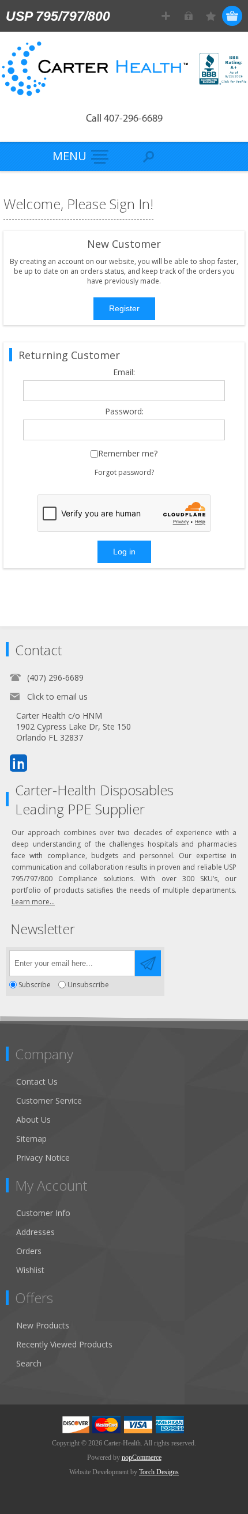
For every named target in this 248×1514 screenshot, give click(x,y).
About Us (33, 1119)
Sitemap (31, 1138)
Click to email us (57, 696)
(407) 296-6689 (55, 677)
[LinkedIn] (18, 763)
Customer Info (43, 1212)
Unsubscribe (88, 985)
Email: (124, 372)
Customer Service (49, 1100)
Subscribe (34, 985)
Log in (188, 16)
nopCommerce (141, 1457)
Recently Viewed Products (64, 1344)
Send (148, 963)
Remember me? (127, 454)
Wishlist (30, 1269)
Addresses (35, 1231)
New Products (42, 1325)
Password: (124, 412)
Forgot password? (124, 472)
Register (166, 16)
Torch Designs (159, 1472)
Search (29, 1363)
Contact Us (37, 1081)
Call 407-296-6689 (124, 119)
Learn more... (33, 902)
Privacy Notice (43, 1157)
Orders (29, 1250)
